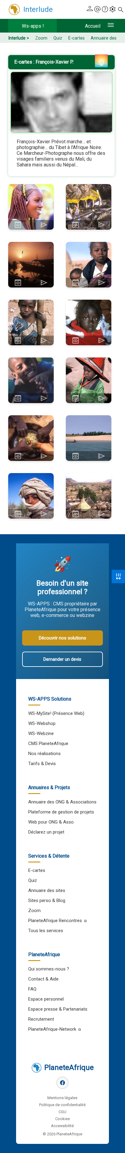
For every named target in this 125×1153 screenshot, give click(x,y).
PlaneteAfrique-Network (52, 1029)
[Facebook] (62, 1083)
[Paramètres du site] (113, 9)
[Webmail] (97, 9)
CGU (62, 1111)
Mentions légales (62, 1098)
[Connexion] (90, 9)
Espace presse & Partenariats (57, 1009)
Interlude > (18, 38)
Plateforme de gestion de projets (61, 812)
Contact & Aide (43, 979)
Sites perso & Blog (46, 900)
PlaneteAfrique (69, 1067)
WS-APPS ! (33, 26)
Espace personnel (46, 999)
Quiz (57, 38)
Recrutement (41, 1019)
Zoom (41, 38)
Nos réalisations (44, 753)
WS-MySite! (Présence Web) (56, 713)
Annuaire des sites (46, 890)
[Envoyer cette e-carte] (44, 225)
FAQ (32, 989)
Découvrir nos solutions (62, 638)
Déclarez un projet (46, 832)
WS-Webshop (42, 723)
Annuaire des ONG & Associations (62, 802)
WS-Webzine (41, 733)
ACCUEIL (92, 26)
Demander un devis (62, 659)
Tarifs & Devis (42, 763)
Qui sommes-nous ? (48, 969)
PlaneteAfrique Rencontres (55, 920)
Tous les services (45, 930)
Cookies (62, 1118)
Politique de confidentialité (62, 1104)
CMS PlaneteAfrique (48, 743)
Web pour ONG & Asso (51, 822)
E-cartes (76, 38)
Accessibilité (62, 1125)
